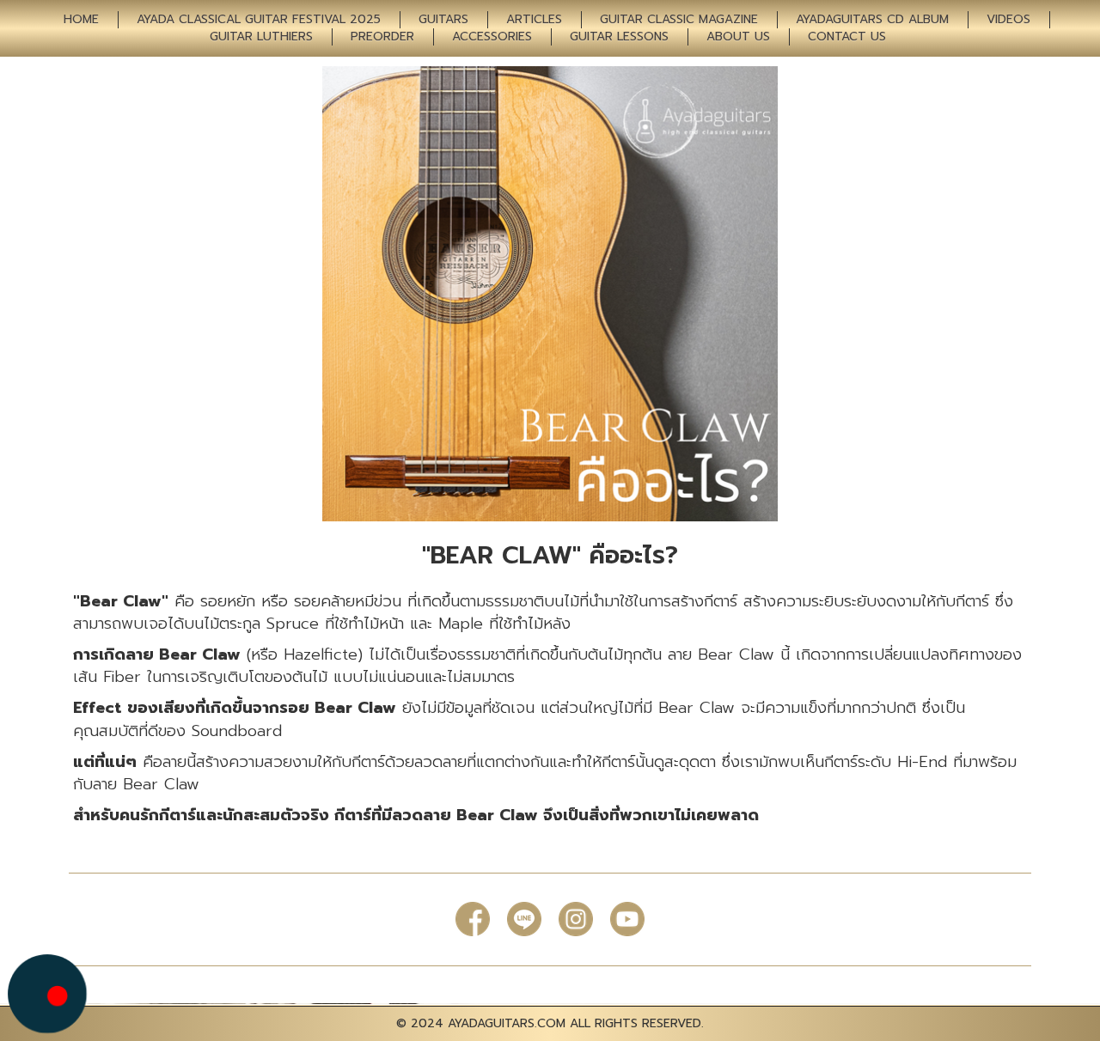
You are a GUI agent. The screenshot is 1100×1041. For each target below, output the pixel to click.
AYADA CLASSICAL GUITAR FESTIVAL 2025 (259, 19)
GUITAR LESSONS (619, 37)
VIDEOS (1008, 19)
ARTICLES (534, 19)
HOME (81, 19)
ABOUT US (738, 37)
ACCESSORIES (492, 37)
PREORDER (382, 37)
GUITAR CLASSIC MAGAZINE (679, 19)
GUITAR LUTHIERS (261, 37)
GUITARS (443, 19)
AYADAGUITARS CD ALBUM (872, 19)
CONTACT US (847, 37)
